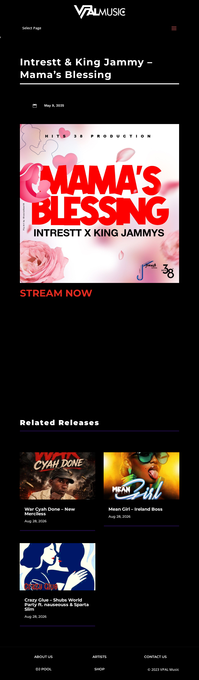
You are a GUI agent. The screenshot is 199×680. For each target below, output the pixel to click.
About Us (43, 657)
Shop (99, 669)
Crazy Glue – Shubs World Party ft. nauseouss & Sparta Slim (57, 604)
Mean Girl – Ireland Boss (135, 509)
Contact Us (155, 657)
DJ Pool (43, 669)
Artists (99, 657)
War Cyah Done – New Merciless (50, 511)
